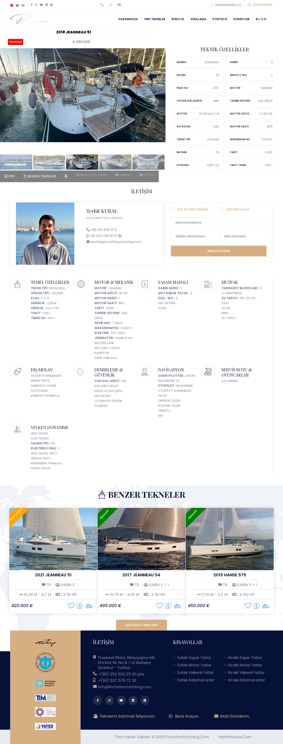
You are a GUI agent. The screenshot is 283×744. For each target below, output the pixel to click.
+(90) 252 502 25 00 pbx (121, 674)
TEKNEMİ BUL (262, 4)
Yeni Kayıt (15, 42)
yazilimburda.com (235, 736)
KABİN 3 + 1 (247, 585)
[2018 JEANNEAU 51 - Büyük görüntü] (82, 95)
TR (48, 585)
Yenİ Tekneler (154, 19)
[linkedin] (133, 700)
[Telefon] (103, 5)
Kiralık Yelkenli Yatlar (246, 672)
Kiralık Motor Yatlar (245, 665)
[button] (9, 102)
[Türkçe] (11, 4)
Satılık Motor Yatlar (194, 665)
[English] (17, 4)
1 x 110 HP (68, 595)
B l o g (261, 19)
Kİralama (198, 19)
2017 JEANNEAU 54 (141, 575)
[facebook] (97, 700)
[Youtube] (41, 4)
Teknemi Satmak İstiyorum (128, 716)
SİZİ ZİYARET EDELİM (192, 209)
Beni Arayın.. (187, 716)
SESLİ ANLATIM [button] (93, 175)
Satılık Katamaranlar (195, 680)
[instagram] (109, 700)
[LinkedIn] (46, 4)
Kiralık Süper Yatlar (245, 657)
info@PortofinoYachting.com (124, 686)
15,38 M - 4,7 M (37, 595)
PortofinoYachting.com (187, 736)
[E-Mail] (119, 5)
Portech (220, 19)
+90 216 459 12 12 (104, 229)
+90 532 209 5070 (104, 235)
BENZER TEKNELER (41, 176)
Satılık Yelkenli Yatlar (195, 672)
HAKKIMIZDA (128, 19)
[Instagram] (36, 4)
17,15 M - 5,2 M (214, 595)
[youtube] (121, 700)
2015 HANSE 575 (229, 575)
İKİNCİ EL (178, 19)
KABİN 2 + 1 (158, 585)
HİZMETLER (241, 19)
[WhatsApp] (111, 5)
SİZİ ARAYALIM (237, 209)
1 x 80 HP (156, 595)
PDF (11, 176)
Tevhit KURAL (101, 210)
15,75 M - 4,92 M (124, 595)
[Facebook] (32, 4)
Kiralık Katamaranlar (246, 680)
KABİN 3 (67, 585)
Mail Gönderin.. (235, 716)
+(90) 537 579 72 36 (117, 680)
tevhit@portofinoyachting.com (116, 241)
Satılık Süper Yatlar (194, 657)
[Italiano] (22, 4)
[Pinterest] (51, 4)
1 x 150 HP (245, 595)
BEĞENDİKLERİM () (227, 5)
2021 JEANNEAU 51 (53, 575)
